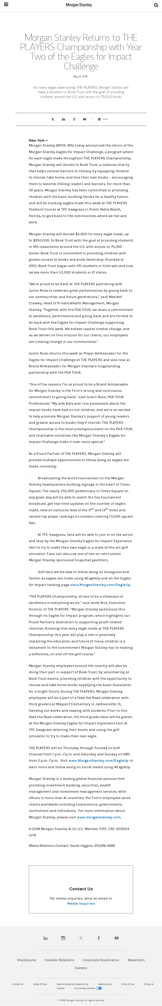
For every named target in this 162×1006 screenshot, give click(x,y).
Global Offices (40, 984)
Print (107, 117)
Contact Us (18, 984)
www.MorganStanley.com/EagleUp (100, 585)
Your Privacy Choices (85, 988)
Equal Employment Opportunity (73, 984)
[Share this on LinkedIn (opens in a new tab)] (63, 119)
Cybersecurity (105, 984)
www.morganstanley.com (99, 817)
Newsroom (136, 960)
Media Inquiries (81, 904)
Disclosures (26, 960)
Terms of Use (128, 984)
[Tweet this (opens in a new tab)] (52, 119)
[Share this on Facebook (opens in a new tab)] (74, 119)
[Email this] (85, 119)
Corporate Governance (101, 960)
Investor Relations (59, 960)
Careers (81, 968)
